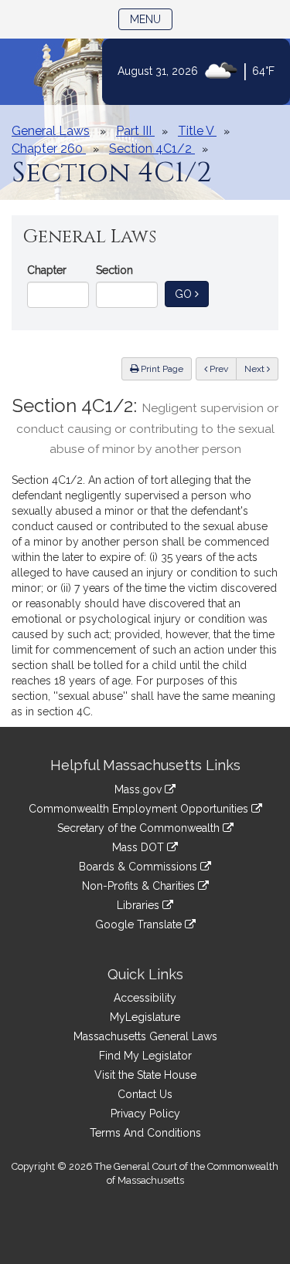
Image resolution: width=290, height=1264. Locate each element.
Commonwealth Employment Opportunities (140, 809)
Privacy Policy (145, 1113)
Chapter (47, 270)
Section (114, 270)
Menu (151, 18)
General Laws (51, 130)
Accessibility (145, 998)
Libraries (139, 905)
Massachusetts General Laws (145, 1036)
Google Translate (140, 924)
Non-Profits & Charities (140, 886)
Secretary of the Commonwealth (140, 828)
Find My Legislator (145, 1055)
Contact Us (145, 1094)
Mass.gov (139, 789)
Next (255, 368)
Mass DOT (139, 847)
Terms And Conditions (145, 1133)
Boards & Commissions (139, 866)
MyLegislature (145, 1017)
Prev (222, 368)
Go (192, 293)
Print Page (160, 368)
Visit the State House (145, 1075)
